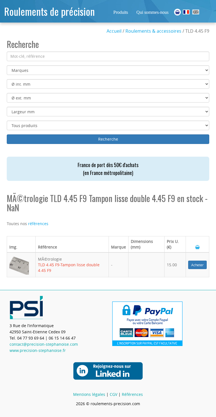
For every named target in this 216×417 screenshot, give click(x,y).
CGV (113, 394)
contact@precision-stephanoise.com (44, 344)
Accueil (114, 31)
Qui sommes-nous (152, 12)
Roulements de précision (49, 11)
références (38, 223)
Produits (120, 12)
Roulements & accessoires (153, 31)
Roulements (186, 12)
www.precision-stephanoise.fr (38, 350)
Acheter (197, 265)
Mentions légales (89, 394)
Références (132, 394)
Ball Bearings (195, 12)
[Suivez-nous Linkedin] (108, 370)
